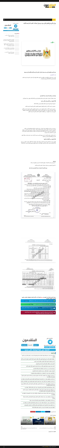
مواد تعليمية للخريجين (37, 19)
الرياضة (19, 19)
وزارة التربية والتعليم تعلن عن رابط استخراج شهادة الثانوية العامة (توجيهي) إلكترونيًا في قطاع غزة (37, 379)
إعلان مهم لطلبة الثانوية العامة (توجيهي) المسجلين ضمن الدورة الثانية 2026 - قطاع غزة (39, 387)
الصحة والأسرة (14, 19)
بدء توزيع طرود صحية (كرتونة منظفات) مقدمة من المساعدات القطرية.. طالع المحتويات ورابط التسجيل (9, 44)
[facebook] (5, 1)
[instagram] (6, 1)
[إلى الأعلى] (4, 447)
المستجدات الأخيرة (39, 24)
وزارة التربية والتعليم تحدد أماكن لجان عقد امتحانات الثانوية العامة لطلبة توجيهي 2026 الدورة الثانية (37, 381)
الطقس (10, 19)
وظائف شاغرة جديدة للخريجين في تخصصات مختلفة (38, 422)
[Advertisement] (20, 9)
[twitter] (3, 1)
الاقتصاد (28, 19)
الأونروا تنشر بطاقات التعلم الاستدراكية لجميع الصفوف (45, 363)
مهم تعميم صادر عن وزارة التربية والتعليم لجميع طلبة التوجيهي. (43, 368)
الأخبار (46, 19)
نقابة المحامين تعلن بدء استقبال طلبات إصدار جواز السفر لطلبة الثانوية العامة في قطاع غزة (38, 402)
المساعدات (50, 19)
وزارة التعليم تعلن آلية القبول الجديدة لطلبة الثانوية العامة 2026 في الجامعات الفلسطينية (39, 405)
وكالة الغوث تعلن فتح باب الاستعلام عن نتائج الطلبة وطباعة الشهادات (42, 373)
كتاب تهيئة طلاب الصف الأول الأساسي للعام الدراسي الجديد (44, 361)
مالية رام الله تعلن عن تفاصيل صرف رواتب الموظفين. (50, 422)
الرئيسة (54, 19)
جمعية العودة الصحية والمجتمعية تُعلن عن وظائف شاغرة (27, 422)
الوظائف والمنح (23, 19)
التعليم (42, 19)
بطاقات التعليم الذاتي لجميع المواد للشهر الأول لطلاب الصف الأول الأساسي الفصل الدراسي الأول (37, 359)
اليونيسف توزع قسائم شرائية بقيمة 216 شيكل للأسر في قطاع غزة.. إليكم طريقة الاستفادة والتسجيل (8, 40)
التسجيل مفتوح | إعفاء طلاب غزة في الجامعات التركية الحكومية (43, 370)
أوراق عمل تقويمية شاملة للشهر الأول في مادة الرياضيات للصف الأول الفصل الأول (40, 366)
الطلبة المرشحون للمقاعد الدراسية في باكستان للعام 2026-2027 (43, 407)
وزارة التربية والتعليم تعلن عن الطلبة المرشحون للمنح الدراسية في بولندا (42, 400)
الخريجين (32, 19)
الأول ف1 (44, 24)
